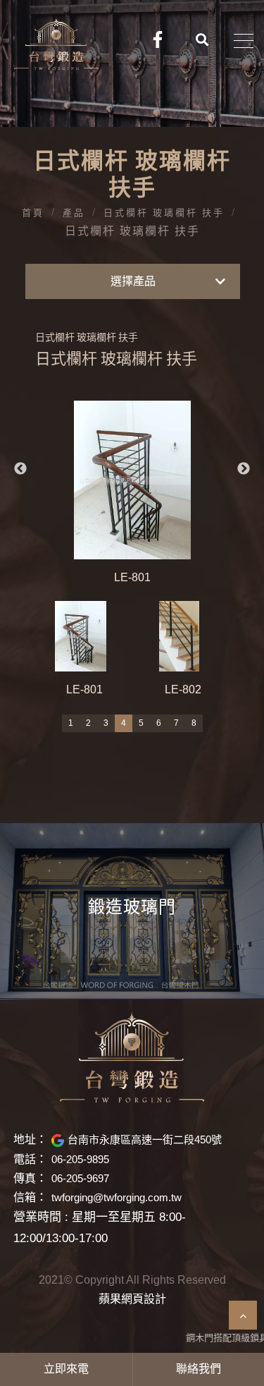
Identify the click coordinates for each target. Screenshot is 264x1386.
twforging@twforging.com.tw (116, 1197)
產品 (74, 213)
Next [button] (244, 469)
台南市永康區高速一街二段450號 (145, 1139)
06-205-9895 (80, 1159)
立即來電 (66, 1369)
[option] (132, 494)
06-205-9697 (80, 1178)
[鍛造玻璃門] (132, 911)
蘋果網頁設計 (132, 1299)
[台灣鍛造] (132, 1057)
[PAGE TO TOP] (243, 1315)
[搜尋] (202, 38)
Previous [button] (20, 469)
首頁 (33, 213)
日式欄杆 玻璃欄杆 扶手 (164, 213)
